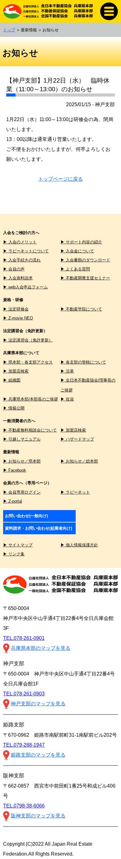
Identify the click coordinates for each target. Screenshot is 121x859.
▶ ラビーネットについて (26, 251)
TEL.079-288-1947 (24, 745)
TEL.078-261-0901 (24, 638)
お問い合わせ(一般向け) (26, 515)
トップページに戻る (60, 179)
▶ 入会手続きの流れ (22, 260)
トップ (9, 30)
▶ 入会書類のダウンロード (85, 260)
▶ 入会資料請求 (18, 278)
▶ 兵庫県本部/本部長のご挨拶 (30, 399)
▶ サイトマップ (18, 545)
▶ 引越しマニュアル (22, 439)
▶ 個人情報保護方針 (79, 545)
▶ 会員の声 (14, 269)
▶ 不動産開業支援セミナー (85, 278)
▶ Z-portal (12, 501)
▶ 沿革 (67, 371)
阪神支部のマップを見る (38, 815)
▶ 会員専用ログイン (22, 492)
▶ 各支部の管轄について (83, 362)
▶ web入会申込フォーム (25, 287)
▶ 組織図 (11, 380)
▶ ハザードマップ (77, 439)
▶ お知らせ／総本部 (79, 461)
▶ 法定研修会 (16, 309)
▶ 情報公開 (14, 408)
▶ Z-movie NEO (18, 318)
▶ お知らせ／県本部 (22, 461)
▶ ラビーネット (75, 492)
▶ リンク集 (14, 554)
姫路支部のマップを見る (38, 754)
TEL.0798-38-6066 (24, 805)
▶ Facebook (14, 470)
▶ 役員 (67, 399)
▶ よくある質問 (75, 269)
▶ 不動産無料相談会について (30, 430)
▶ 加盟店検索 (16, 371)
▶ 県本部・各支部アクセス (28, 362)
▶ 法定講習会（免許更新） (28, 340)
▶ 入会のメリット (20, 242)
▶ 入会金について (77, 251)
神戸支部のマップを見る (38, 703)
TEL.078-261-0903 (24, 693)
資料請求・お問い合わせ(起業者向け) (38, 528)
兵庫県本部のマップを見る (40, 648)
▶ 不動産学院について (81, 309)
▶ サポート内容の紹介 (81, 242)
